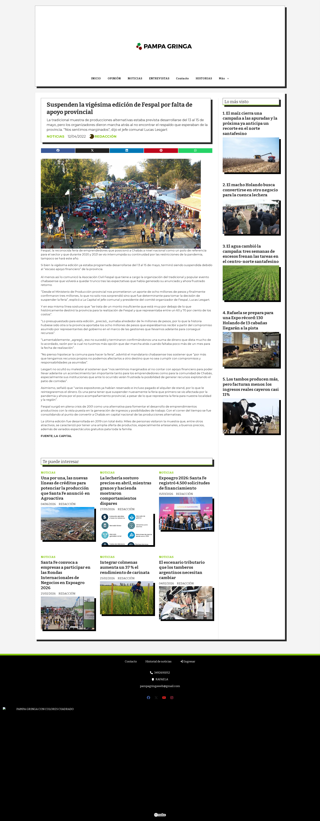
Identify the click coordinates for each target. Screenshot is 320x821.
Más (222, 78)
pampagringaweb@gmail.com (160, 686)
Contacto (182, 78)
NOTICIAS (135, 78)
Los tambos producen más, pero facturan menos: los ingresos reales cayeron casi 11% (251, 387)
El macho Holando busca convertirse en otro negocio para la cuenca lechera (250, 189)
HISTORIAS (204, 78)
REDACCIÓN (105, 136)
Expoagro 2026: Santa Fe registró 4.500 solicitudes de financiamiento (184, 483)
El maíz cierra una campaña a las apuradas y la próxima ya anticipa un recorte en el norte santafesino (250, 123)
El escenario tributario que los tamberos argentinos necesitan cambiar (182, 570)
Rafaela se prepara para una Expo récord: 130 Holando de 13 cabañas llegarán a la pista (248, 320)
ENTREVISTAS (159, 78)
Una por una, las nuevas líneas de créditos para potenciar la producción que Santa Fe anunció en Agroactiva (65, 488)
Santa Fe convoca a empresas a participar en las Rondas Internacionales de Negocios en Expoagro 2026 (65, 575)
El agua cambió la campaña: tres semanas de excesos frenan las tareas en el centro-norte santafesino (251, 254)
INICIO (96, 78)
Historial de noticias (158, 661)
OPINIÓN (114, 78)
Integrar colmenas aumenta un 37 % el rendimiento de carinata (125, 567)
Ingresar (189, 661)
